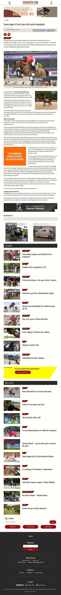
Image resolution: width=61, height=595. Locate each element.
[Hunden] (20, 585)
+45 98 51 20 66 (21, 562)
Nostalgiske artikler (27, 492)
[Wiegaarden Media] (40, 585)
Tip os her (21, 572)
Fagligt (24, 505)
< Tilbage (6, 20)
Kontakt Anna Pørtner (23, 372)
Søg (53, 522)
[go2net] (29, 585)
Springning (6, 38)
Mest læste (48, 527)
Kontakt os (30, 572)
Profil (24, 388)
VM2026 (24, 414)
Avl (23, 341)
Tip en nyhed (31, 527)
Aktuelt (24, 264)
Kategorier (13, 527)
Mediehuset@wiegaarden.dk (35, 562)
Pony (24, 290)
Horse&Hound (22, 106)
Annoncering (38, 572)
